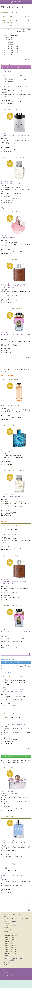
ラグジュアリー (20, 16)
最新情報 (6, 956)
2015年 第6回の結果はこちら (11, 44)
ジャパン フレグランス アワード (12, 934)
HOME (4, 970)
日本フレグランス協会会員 (10, 921)
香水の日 (6, 964)
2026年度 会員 (7, 923)
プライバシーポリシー (8, 975)
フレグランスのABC (8, 929)
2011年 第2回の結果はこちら (11, 52)
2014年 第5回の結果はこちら (11, 46)
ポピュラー (27, 16)
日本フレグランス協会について (12, 915)
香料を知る (6, 927)
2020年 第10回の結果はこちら (11, 35)
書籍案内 (6, 931)
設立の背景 (6, 916)
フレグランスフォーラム (10, 925)
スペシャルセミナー (9, 962)
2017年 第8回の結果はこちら (11, 40)
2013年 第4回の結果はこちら (11, 48)
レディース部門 (20, 30)
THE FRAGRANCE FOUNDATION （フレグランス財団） (16, 918)
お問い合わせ (6, 972)
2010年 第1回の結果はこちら (11, 54)
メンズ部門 (27, 30)
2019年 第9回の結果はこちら (11, 37)
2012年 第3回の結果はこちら (11, 50)
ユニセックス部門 (21, 31)
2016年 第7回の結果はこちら (11, 42)
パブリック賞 (5, 30)
